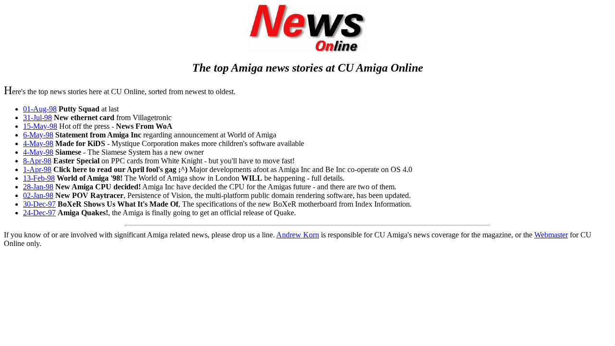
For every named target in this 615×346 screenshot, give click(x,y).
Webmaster (551, 235)
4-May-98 (38, 143)
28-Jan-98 (38, 187)
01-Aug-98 (40, 109)
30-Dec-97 (39, 204)
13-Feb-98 (39, 178)
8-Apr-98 (37, 161)
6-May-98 (38, 135)
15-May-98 (40, 126)
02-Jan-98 (38, 195)
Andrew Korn (297, 235)
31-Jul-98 (37, 117)
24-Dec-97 (39, 213)
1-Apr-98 (37, 169)
